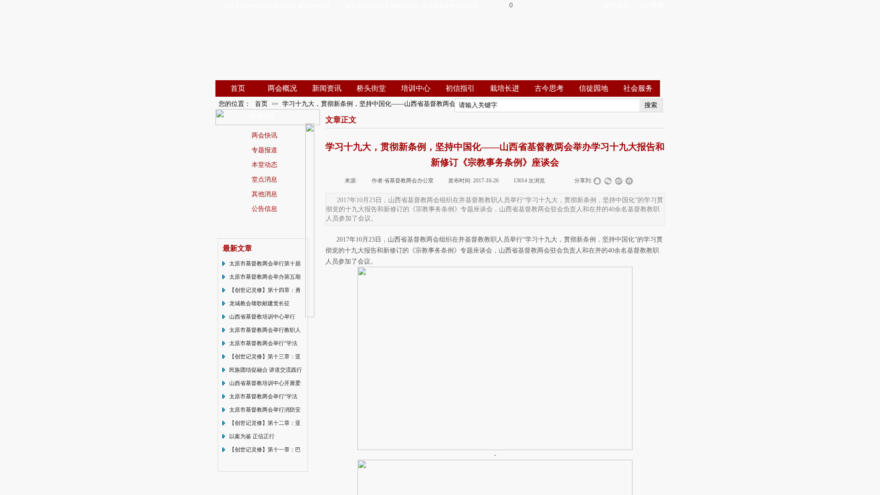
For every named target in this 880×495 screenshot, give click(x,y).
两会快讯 (264, 135)
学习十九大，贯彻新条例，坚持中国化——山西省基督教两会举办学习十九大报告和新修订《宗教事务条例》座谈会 (446, 103)
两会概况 (282, 88)
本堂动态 (264, 164)
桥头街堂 (371, 88)
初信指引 (460, 88)
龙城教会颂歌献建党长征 (259, 303)
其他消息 (264, 194)
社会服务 (638, 88)
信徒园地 (593, 88)
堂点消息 (264, 179)
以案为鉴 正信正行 (252, 436)
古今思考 (549, 88)
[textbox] (547, 105)
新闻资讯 (326, 88)
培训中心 (415, 88)
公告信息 (264, 208)
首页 (238, 88)
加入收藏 (651, 5)
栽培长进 (504, 88)
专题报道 (264, 150)
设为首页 (616, 5)
